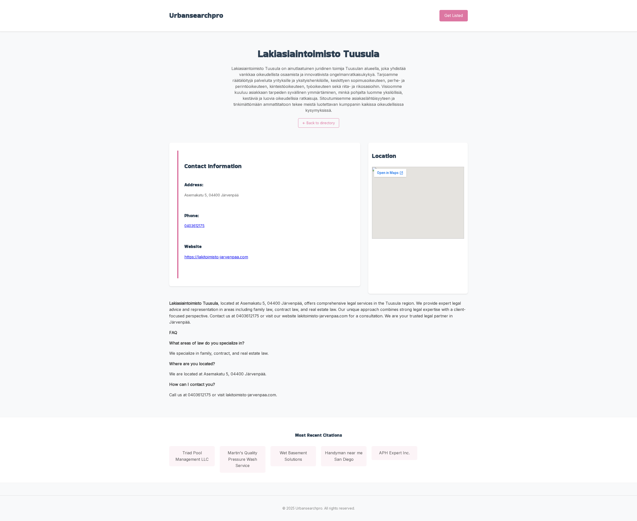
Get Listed (453, 15)
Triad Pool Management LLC (192, 456)
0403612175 (194, 225)
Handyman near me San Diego (344, 456)
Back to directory (318, 123)
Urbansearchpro (196, 15)
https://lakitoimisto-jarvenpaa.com (216, 256)
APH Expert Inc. (394, 452)
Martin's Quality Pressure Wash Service (242, 459)
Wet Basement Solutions (293, 456)
